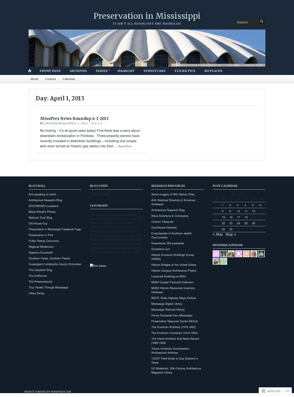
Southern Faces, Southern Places (49, 258)
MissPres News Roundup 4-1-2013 (74, 118)
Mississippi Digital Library (166, 304)
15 (223, 217)
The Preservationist (40, 281)
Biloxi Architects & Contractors (170, 216)
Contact (50, 79)
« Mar (218, 234)
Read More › (125, 146)
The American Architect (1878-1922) (173, 327)
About (34, 79)
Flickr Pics (185, 71)
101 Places (213, 71)
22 (223, 223)
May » (231, 234)
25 (246, 223)
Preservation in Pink (41, 235)
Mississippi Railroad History (168, 309)
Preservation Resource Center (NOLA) (174, 321)
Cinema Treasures (162, 222)
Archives (78, 71)
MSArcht (126, 71)
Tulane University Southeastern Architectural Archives (170, 350)
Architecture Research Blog (45, 200)
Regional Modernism (41, 246)
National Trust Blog (40, 217)
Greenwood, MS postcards (167, 243)
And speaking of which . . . (45, 194)
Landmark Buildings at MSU (168, 276)
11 (246, 211)
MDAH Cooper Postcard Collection (172, 282)
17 (238, 217)
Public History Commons (44, 241)
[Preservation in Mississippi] (147, 48)
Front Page (50, 71)
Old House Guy (38, 223)
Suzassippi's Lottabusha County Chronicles (55, 264)
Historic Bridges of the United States (173, 265)
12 (253, 211)
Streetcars (155, 71)
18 (246, 217)
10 (238, 211)
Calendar (69, 79)
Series (102, 71)
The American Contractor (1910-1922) (174, 333)
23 (230, 223)
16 (230, 217)
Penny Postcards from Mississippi (171, 315)
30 (230, 229)
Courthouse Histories (164, 227)
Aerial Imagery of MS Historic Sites (173, 194)
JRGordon (53, 123)
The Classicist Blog (40, 270)
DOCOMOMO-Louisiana (43, 206)
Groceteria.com (160, 249)
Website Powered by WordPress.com (47, 391)
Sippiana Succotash (41, 252)
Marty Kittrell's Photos (42, 212)
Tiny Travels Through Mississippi (48, 287)
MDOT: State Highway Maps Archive (173, 298)
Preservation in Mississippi (147, 16)
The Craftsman (38, 276)
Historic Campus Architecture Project (173, 270)
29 (223, 229)
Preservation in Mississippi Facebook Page (55, 229)
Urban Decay (36, 293)
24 (238, 223)
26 (253, 223)
